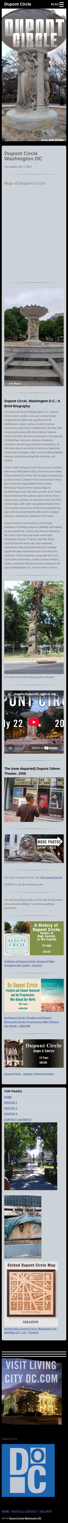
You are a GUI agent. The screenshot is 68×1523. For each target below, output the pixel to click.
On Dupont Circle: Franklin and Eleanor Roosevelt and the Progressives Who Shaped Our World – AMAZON (31, 1022)
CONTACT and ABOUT (18, 1119)
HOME (8, 1097)
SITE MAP (46, 1511)
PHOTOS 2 (10, 1108)
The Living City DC (51, 877)
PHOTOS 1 (10, 1102)
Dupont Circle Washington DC (25, 1518)
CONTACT (31, 1511)
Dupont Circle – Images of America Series (29, 1074)
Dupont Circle (17, 4)
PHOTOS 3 (10, 1114)
